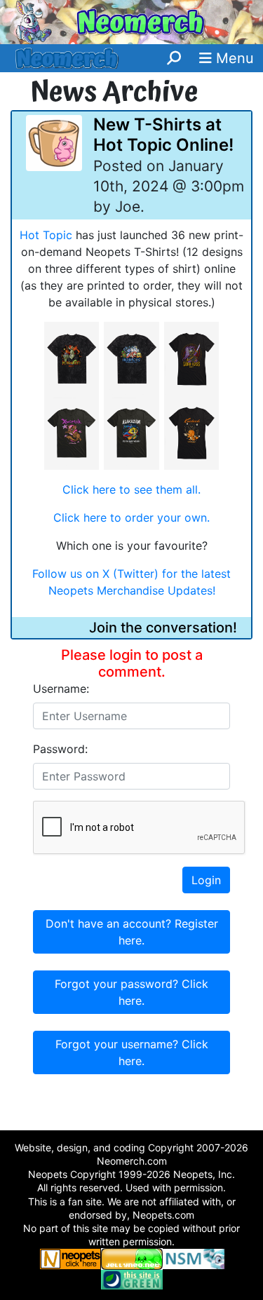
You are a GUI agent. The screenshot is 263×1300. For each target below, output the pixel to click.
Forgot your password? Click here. (131, 992)
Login (206, 880)
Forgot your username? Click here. (131, 1052)
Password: (60, 749)
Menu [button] (233, 58)
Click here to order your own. (131, 517)
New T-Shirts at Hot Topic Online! (163, 134)
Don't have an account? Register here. (132, 931)
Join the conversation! (163, 627)
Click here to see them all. (131, 489)
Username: (61, 689)
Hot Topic (46, 235)
